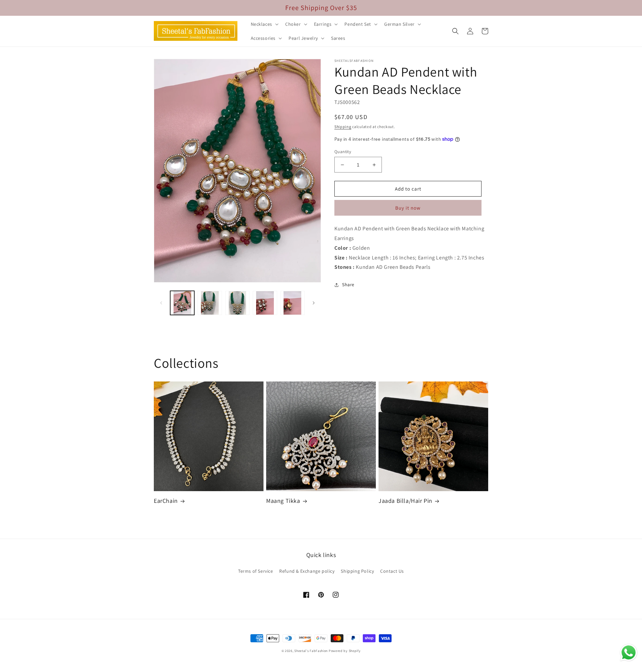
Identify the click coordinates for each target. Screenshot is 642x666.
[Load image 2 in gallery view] (210, 303)
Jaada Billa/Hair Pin (405, 501)
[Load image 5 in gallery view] (293, 303)
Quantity (342, 151)
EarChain (166, 501)
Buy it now (408, 208)
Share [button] (348, 285)
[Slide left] (161, 303)
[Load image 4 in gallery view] (265, 303)
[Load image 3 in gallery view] (237, 303)
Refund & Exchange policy (306, 571)
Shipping (342, 126)
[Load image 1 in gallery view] (182, 303)
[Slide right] (313, 303)
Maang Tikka (283, 501)
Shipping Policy (357, 571)
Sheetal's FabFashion (311, 651)
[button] (264, 24)
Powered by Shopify (345, 651)
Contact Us (392, 571)
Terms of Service (255, 571)
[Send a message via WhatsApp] (629, 653)
